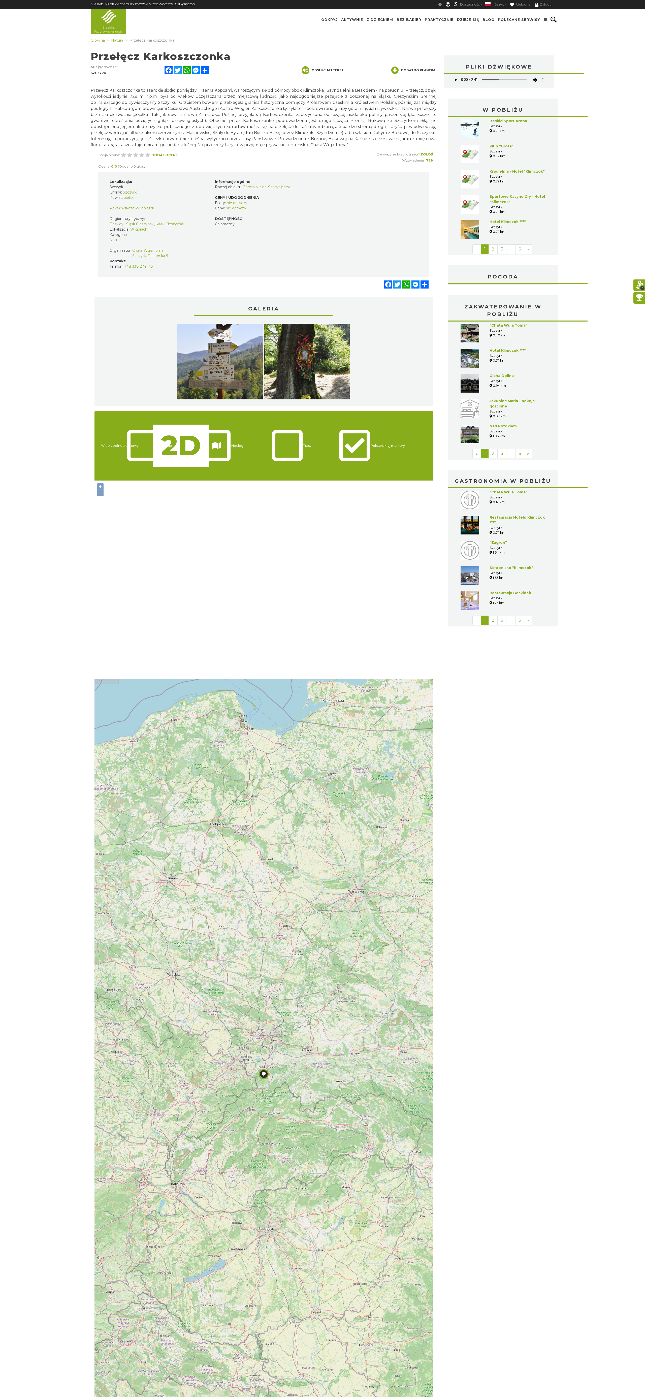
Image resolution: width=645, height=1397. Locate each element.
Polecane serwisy (519, 20)
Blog (488, 20)
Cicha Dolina (502, 375)
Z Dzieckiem (380, 20)
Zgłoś (427, 154)
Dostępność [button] (470, 4)
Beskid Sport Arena (508, 121)
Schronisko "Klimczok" (511, 567)
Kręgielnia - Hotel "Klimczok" (517, 171)
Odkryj (329, 20)
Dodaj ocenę (164, 155)
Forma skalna (255, 187)
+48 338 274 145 (138, 266)
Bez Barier (409, 20)
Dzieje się (468, 20)
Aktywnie (352, 20)
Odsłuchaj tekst (328, 70)
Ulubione (523, 4)
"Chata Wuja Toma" (508, 325)
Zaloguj (546, 4)
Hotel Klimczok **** (508, 221)
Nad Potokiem (503, 426)
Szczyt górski (280, 187)
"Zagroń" (498, 542)
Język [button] (499, 4)
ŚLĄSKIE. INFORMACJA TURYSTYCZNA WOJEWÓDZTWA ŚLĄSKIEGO (143, 4)
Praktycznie (439, 20)
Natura (115, 240)
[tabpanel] (220, 363)
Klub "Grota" (501, 146)
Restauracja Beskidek (510, 593)
